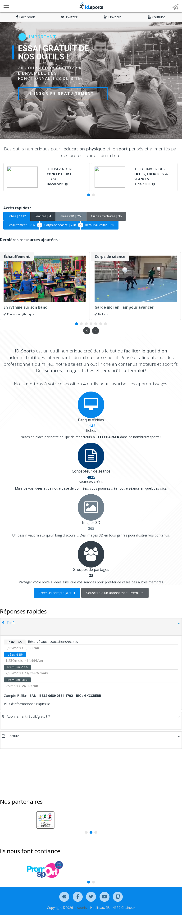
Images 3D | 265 (71, 216)
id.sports (80, 907)
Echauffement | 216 (21, 225)
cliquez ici (43, 704)
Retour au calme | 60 (99, 225)
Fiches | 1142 (17, 216)
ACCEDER (40, 93)
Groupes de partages (91, 569)
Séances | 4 (43, 216)
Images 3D (91, 522)
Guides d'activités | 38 (106, 216)
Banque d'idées (91, 420)
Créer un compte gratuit (57, 592)
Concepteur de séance (91, 471)
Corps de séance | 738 (60, 225)
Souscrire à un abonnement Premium (115, 592)
